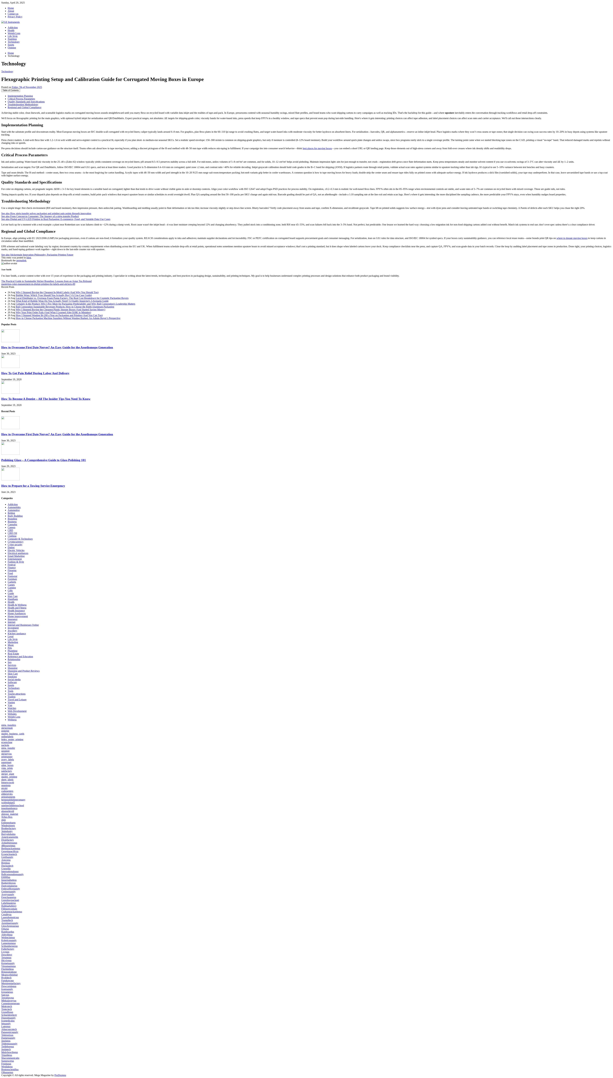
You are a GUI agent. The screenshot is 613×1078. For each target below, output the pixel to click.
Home (11, 8)
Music (11, 645)
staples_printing (9, 776)
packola (5, 745)
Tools (10, 691)
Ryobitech (6, 977)
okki (3, 819)
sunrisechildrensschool (12, 805)
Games (11, 584)
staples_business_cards (12, 733)
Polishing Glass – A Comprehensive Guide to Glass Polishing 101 (43, 460)
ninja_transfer (8, 748)
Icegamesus (7, 992)
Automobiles (14, 507)
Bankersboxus (8, 883)
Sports (11, 44)
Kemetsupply (8, 963)
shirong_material (9, 814)
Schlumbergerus (9, 946)
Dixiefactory (7, 840)
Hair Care (13, 596)
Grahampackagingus (11, 911)
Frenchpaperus (8, 897)
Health (11, 30)
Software (12, 682)
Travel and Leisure (17, 699)
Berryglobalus (8, 834)
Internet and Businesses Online (23, 625)
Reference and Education (20, 656)
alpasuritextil (7, 811)
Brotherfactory (8, 828)
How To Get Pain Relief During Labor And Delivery (35, 373)
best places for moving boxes (317, 148)
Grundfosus (7, 1012)
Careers (11, 527)
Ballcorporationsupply (12, 874)
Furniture (12, 579)
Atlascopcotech (9, 1029)
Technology (14, 41)
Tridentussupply (9, 1043)
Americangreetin (9, 837)
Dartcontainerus (9, 885)
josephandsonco (9, 808)
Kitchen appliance (17, 633)
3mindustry (7, 831)
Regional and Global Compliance (24, 107)
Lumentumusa (8, 943)
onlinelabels (7, 736)
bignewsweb (7, 782)
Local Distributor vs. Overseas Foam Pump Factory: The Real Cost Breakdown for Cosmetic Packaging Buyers (72, 298)
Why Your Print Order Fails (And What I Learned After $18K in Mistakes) (53, 312)
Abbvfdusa (6, 934)
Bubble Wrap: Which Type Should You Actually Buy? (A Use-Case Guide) (54, 295)
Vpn (10, 705)
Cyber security (15, 544)
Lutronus (5, 1026)
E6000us (5, 877)
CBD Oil (12, 533)
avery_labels (7, 759)
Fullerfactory (7, 949)
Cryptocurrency (15, 541)
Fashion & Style (16, 561)
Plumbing (12, 650)
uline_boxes (7, 765)
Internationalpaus (10, 871)
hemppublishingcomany (13, 799)
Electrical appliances (18, 553)
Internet (11, 622)
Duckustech (7, 865)
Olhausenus (7, 1072)
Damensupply (8, 1038)
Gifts (10, 590)
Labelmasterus (8, 903)
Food (10, 573)
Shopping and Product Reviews (24, 671)
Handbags (13, 599)
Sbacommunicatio (10, 1058)
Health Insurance (16, 610)
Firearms (12, 570)
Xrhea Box (6, 817)
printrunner (6, 756)
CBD (10, 530)
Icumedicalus (8, 1020)
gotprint (5, 730)
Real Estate (13, 653)
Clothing (12, 536)
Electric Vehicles (16, 550)
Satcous (5, 994)
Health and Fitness (17, 607)
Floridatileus (7, 969)
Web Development (17, 711)
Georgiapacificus (9, 851)
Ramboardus (7, 931)
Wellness (12, 719)
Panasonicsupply (9, 1032)
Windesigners (8, 825)
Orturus (5, 928)
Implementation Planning (20, 96)
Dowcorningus (8, 986)
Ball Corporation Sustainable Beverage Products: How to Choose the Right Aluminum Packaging (65, 306)
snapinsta (6, 785)
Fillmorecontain (9, 908)
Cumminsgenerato (10, 1003)
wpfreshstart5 (8, 802)
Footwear (12, 576)
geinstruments (8, 796)
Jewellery (12, 630)
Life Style (13, 36)
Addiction (13, 27)
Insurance (12, 619)
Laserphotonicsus (10, 917)
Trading (11, 696)
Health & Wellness (17, 604)
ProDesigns (60, 1075)
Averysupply (7, 894)
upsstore (5, 751)
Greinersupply (8, 891)
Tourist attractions (17, 693)
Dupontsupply (8, 1017)
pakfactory (6, 771)
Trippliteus (6, 1055)
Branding (12, 518)
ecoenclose (6, 742)
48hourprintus (8, 845)
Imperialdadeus (9, 880)
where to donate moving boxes (571, 238)
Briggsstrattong (9, 972)
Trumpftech (7, 920)
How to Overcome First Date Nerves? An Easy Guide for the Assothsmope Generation (57, 347)
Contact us (13, 13)
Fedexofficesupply (10, 888)
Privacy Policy (15, 16)
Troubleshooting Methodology (23, 104)
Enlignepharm (8, 822)
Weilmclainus (8, 937)
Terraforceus (7, 997)
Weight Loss (14, 33)
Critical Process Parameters (21, 98)
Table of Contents (11, 90)
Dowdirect (6, 954)
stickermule (7, 728)
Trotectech (6, 1009)
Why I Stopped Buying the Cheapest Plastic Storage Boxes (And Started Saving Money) (60, 309)
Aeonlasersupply (9, 923)
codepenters (7, 791)
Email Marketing (16, 556)
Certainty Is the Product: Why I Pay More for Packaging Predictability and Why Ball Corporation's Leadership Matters (75, 303)
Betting (11, 513)
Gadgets (12, 582)
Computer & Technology (20, 538)
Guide (11, 593)
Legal (10, 636)
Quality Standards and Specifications (26, 101)
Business (12, 521)
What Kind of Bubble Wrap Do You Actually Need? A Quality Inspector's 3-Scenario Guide (62, 301)
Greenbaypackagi (10, 900)
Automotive (14, 510)
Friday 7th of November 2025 (27, 87)
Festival (11, 564)
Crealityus (6, 914)
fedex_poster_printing (12, 739)
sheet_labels (7, 779)
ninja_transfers (8, 725)
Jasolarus (5, 1040)
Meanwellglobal (9, 974)
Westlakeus (7, 1066)
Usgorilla (6, 868)
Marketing (13, 642)
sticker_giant (7, 774)
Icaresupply (7, 989)
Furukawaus (7, 980)
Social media (14, 679)
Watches (12, 708)
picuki (4, 788)
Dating (11, 547)
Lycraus (5, 951)
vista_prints (7, 768)
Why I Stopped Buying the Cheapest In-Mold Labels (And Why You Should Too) (57, 292)
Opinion (12, 47)
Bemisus (5, 862)
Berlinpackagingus (10, 848)
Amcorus (6, 860)
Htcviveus (6, 960)
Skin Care (13, 673)
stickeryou (6, 753)
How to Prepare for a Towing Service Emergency (33, 485)
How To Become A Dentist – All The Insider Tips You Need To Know (46, 399)
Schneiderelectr (9, 1015)
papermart (6, 762)
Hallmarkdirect (8, 906)
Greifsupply (7, 857)
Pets (10, 648)
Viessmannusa (8, 966)
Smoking (12, 676)
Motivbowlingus (9, 1052)
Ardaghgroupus (9, 842)
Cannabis (12, 524)
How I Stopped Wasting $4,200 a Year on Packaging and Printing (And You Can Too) (59, 315)
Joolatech (6, 1049)
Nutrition (12, 39)
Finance (12, 567)
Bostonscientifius (10, 1069)
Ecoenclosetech (9, 854)
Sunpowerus (7, 1061)
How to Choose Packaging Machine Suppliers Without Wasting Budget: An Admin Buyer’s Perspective (68, 318)
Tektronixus (7, 1035)
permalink (21, 260)
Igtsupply (6, 1023)
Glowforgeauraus (10, 926)
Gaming (12, 587)
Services (12, 665)
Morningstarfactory (11, 983)
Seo (9, 662)
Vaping (11, 702)
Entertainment (15, 559)
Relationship (14, 659)
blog (28, 257)
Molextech (6, 1006)
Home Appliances (17, 613)
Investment (13, 627)
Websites (12, 714)
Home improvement (18, 616)
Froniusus (6, 1063)
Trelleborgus (7, 1046)
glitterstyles (7, 794)
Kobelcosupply (9, 940)
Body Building (15, 516)
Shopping (12, 668)
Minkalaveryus (8, 1000)
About (11, 11)
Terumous (6, 957)
